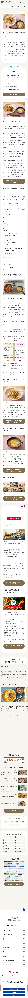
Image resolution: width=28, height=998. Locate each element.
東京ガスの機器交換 (20, 977)
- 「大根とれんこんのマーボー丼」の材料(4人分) (15, 78)
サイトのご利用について (10, 677)
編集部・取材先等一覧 (8, 960)
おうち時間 (6, 967)
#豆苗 (12, 821)
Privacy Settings (14, 989)
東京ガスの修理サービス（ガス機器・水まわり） (17, 975)
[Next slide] (26, 6)
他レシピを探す (13, 518)
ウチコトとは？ (7, 964)
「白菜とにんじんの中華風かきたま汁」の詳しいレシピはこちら (14, 470)
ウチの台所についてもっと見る (14, 810)
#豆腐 (22, 821)
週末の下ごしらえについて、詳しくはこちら (14, 181)
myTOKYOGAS (4, 975)
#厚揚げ (17, 821)
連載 (4, 956)
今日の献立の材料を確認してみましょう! (14, 75)
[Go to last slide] (2, 6)
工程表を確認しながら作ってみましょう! (14, 89)
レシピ (5, 6)
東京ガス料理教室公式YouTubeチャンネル (14, 646)
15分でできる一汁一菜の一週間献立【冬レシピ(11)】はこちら (14, 498)
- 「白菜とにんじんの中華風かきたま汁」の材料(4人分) (15, 82)
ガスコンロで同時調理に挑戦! (12, 86)
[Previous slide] (11, 715)
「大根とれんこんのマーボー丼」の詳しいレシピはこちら (14, 421)
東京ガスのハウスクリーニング (10, 977)
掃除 (12, 6)
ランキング (6, 947)
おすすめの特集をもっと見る (14, 884)
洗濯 (18, 6)
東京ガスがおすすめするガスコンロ (14, 582)
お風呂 (24, 6)
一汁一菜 (5, 36)
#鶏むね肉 (6, 821)
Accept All (14, 995)
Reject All (14, 992)
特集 (4, 952)
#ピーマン (12, 824)
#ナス (17, 824)
